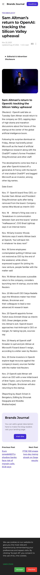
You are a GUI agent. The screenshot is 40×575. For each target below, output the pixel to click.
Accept (19, 570)
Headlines (32, 4)
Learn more (8, 564)
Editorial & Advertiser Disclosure (16, 57)
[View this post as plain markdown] (32, 44)
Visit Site (20, 436)
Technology (8, 13)
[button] (3, 4)
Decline (31, 570)
